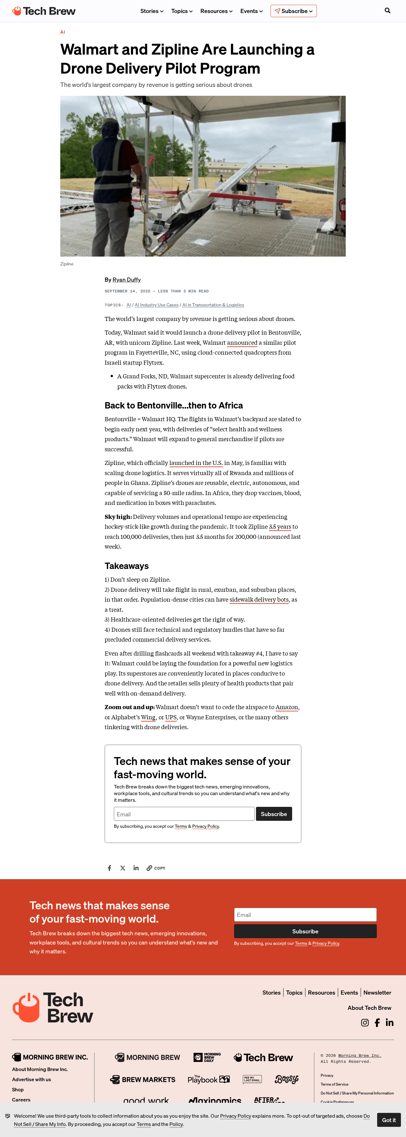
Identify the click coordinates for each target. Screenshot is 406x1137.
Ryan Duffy (127, 279)
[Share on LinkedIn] (136, 868)
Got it (389, 1119)
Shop (18, 1089)
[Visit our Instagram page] (365, 1022)
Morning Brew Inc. (360, 1055)
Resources (214, 10)
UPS (171, 717)
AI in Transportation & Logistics (213, 304)
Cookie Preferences (337, 1102)
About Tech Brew (369, 1007)
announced (242, 342)
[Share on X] (123, 868)
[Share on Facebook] (109, 868)
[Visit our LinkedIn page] (389, 1022)
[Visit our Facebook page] (377, 1022)
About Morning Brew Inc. (40, 1069)
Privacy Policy (235, 1115)
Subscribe (274, 813)
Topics (179, 10)
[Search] (387, 11)
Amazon (287, 706)
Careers (21, 1099)
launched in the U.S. (196, 462)
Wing (148, 717)
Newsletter (377, 992)
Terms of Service (334, 1084)
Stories (150, 10)
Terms (144, 1124)
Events (249, 10)
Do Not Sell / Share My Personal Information (357, 1093)
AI (129, 304)
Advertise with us (31, 1079)
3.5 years (280, 526)
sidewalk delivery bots (259, 599)
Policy (176, 1124)
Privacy (327, 1075)
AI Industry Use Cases (157, 304)
